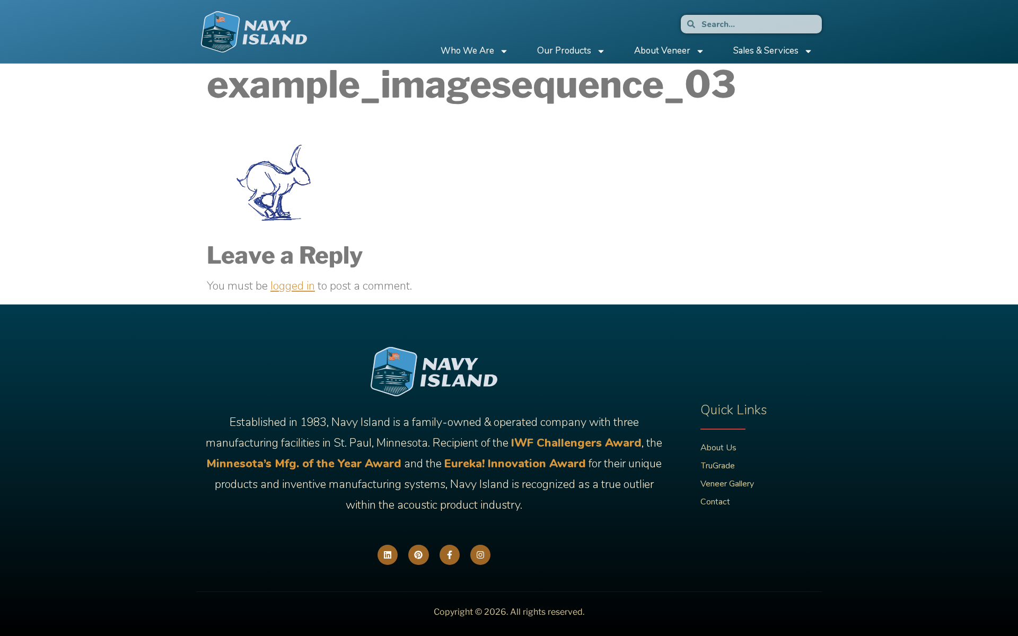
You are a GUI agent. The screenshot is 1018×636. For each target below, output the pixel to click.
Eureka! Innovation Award (515, 464)
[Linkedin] (388, 555)
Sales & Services (765, 51)
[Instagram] (480, 555)
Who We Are (467, 51)
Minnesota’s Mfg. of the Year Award (303, 464)
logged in (292, 286)
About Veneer (662, 51)
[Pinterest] (418, 555)
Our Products (564, 51)
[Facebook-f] (450, 555)
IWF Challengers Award (576, 443)
